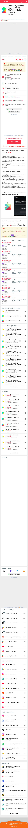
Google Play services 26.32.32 (12, 405)
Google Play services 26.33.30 (12, 394)
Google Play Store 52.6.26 (11, 641)
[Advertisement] (14, 39)
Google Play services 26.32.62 (12, 399)
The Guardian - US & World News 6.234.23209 (16, 790)
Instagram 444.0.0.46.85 (11, 734)
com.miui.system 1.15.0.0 (11, 678)
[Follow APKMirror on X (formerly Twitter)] (4, 571)
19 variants (9, 407)
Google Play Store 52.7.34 (11, 627)
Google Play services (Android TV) (13, 316)
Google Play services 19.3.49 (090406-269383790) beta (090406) (13, 352)
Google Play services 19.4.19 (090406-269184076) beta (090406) (13, 364)
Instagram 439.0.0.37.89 (11, 651)
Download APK (15, 142)
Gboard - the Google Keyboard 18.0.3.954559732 (12, 720)
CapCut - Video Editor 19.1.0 (12, 618)
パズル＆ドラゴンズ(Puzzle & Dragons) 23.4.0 (12, 748)
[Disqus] (14, 512)
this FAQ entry (18, 231)
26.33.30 (16, 194)
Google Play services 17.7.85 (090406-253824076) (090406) (12, 370)
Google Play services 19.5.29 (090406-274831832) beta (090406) (13, 334)
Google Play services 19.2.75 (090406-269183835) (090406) (12, 358)
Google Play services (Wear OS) (13, 320)
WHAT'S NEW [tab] (10, 56)
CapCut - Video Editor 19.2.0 (12, 725)
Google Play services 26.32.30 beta (13, 441)
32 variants (9, 436)
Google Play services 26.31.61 (12, 423)
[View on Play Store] (20, 60)
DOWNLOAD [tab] (4, 56)
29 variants (9, 413)
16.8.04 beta (20, 19)
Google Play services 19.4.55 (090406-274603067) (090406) (12, 340)
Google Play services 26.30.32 (12, 435)
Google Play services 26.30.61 (12, 429)
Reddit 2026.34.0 (9, 693)
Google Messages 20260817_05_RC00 (10, 758)
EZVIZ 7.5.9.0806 (9, 776)
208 (11, 100)
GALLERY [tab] (24, 56)
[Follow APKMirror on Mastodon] (10, 571)
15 (17, 100)
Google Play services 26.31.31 (12, 417)
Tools (3, 59)
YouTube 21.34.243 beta (11, 683)
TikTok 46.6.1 (8, 730)
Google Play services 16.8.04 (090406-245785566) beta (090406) (13, 381)
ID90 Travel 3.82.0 (9, 781)
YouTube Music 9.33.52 (11, 664)
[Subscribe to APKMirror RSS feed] (24, 571)
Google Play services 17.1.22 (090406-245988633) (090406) (12, 375)
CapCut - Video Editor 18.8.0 (12, 613)
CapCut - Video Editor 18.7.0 (12, 632)
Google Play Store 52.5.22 (11, 656)
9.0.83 (9, 152)
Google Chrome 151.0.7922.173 (13, 753)
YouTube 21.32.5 (9, 646)
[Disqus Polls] (14, 476)
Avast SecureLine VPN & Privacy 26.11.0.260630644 (13, 771)
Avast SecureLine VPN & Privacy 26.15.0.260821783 (13, 767)
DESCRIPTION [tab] (17, 56)
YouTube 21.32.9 (9, 707)
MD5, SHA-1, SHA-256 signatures (12, 96)
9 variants (9, 401)
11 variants (9, 424)
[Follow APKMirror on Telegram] (17, 571)
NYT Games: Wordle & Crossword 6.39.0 (15, 795)
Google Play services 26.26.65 (12, 446)
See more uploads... (14, 387)
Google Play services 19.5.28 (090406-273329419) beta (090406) (13, 345)
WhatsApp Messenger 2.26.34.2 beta (14, 744)
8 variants (9, 395)
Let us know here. (17, 820)
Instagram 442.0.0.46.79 (11, 674)
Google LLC (12, 14)
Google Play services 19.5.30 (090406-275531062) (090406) (12, 328)
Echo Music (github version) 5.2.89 (13, 637)
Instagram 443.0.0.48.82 (11, 697)
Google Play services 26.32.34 (12, 411)
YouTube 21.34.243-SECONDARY (13, 702)
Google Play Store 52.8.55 (11, 669)
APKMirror (5, 1)
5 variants (9, 430)
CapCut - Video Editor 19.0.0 (12, 623)
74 (10, 77)
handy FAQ (10, 225)
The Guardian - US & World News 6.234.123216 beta (13, 785)
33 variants (9, 419)
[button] (17, 60)
